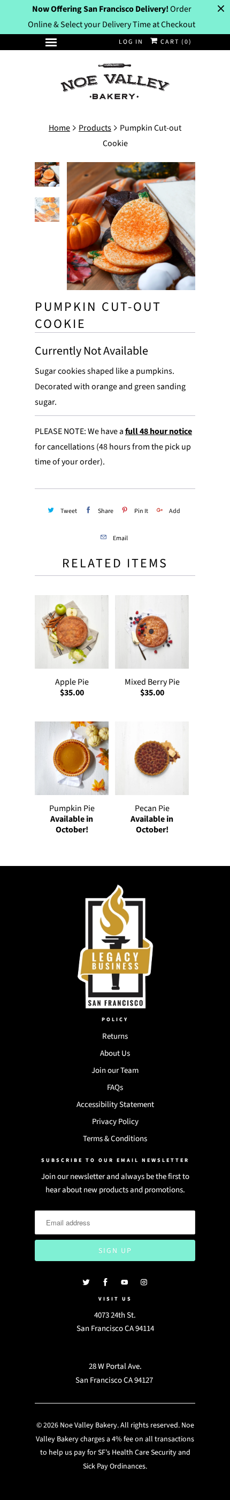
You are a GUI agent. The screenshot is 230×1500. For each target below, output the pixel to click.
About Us (115, 1053)
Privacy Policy (115, 1121)
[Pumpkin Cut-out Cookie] (131, 226)
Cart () (175, 41)
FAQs (115, 1087)
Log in (131, 41)
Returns (115, 1036)
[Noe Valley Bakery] (115, 82)
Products (95, 128)
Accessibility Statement (115, 1104)
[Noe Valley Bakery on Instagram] (144, 1282)
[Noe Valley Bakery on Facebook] (105, 1282)
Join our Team (115, 1070)
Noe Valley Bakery (88, 1425)
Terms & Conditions (115, 1138)
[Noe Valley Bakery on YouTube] (125, 1282)
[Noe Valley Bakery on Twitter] (86, 1282)
